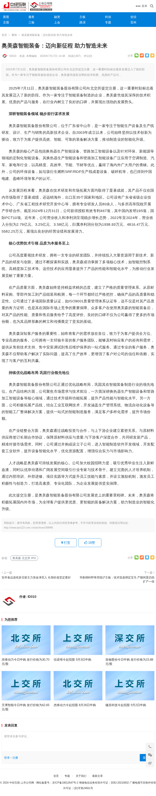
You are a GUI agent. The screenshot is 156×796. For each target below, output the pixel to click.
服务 (31, 17)
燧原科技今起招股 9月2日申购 (125, 705)
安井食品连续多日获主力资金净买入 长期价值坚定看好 (36, 577)
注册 (15, 757)
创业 (133, 17)
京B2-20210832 (120, 782)
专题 (108, 22)
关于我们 (81, 775)
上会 (57, 22)
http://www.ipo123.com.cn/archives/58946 (28, 527)
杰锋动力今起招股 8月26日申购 (75, 705)
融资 (57, 17)
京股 (6, 22)
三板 (31, 22)
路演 (82, 22)
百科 (133, 22)
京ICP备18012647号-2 (65, 782)
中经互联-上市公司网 (21, 782)
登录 (7, 757)
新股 (6, 17)
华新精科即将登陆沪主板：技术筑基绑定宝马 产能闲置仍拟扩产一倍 (117, 579)
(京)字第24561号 (83, 788)
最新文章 (97, 775)
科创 (108, 17)
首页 (4, 34)
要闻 (14, 34)
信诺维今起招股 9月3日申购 (72, 659)
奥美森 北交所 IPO (24, 558)
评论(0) (88, 55)
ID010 (12, 55)
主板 (82, 17)
